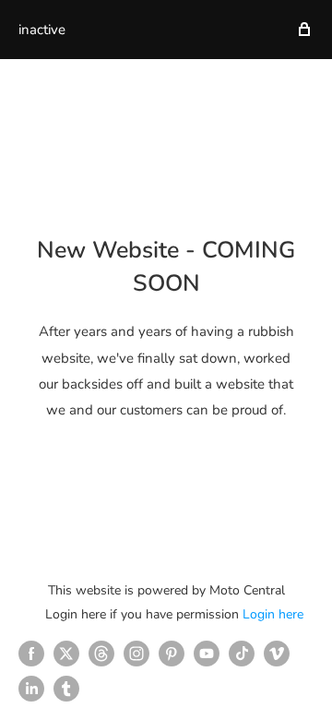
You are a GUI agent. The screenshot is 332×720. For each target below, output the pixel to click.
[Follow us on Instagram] (136, 653)
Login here (273, 614)
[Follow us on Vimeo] (277, 653)
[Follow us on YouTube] (206, 653)
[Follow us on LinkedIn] (31, 689)
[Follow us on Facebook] (31, 653)
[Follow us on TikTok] (242, 653)
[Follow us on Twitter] (66, 653)
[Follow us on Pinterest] (171, 653)
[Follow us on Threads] (101, 653)
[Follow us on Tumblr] (66, 689)
